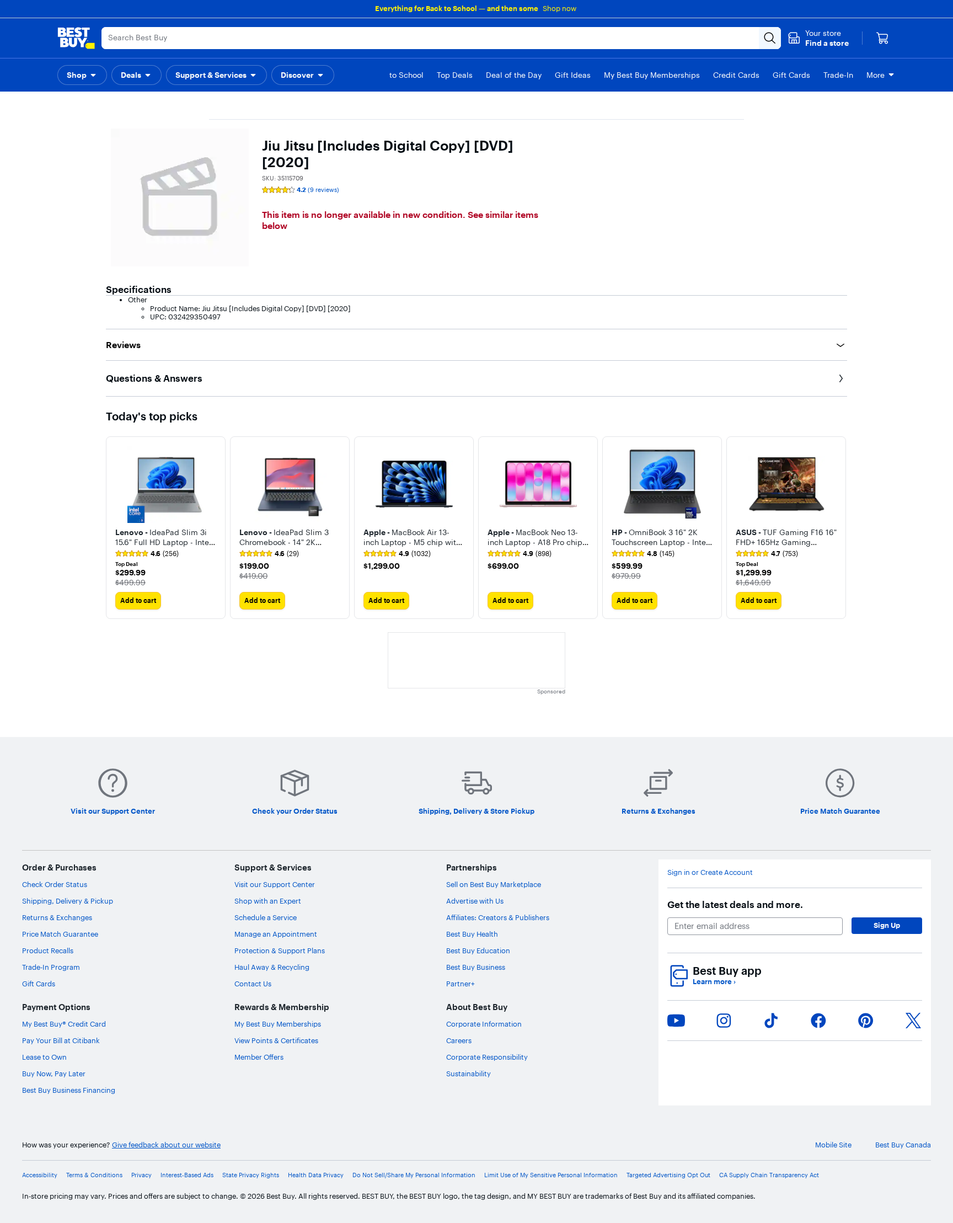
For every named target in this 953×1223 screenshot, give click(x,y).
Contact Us (252, 983)
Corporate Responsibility (487, 1057)
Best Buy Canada (903, 1145)
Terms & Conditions (94, 1175)
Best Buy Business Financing (68, 1090)
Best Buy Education (478, 950)
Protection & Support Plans (279, 950)
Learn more (714, 982)
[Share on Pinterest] (866, 1020)
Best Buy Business (475, 967)
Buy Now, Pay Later (53, 1073)
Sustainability (468, 1073)
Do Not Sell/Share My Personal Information (413, 1175)
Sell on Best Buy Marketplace (493, 884)
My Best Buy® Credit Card (64, 1023)
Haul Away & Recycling (271, 967)
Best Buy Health (472, 934)
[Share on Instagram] (723, 1020)
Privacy (141, 1175)
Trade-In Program (51, 967)
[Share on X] (913, 1020)
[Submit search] (770, 38)
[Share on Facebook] (818, 1020)
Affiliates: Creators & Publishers (497, 917)
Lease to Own (44, 1057)
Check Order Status (54, 884)
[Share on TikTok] (771, 1020)
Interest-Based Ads (186, 1175)
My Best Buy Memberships (277, 1023)
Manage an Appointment (275, 934)
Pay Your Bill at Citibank (61, 1040)
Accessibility (39, 1175)
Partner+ (460, 983)
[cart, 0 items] (882, 38)
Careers (459, 1040)
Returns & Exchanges (57, 917)
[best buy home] (76, 38)
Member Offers (258, 1057)
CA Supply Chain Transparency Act (769, 1175)
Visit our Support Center (274, 884)
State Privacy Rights (250, 1175)
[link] (147, 553)
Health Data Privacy (316, 1175)
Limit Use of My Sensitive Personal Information (551, 1175)
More (875, 75)
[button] (818, 38)
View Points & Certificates (276, 1040)
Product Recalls (47, 950)
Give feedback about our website (166, 1145)
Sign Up (887, 925)
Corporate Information (484, 1023)
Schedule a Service (265, 917)
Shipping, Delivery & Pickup (67, 900)
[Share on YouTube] (676, 1020)
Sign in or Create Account (710, 872)
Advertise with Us (475, 900)
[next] (838, 527)
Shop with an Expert (267, 900)
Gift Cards (38, 983)
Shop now (559, 8)
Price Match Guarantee (60, 934)
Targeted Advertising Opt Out (668, 1175)
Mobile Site (833, 1145)
